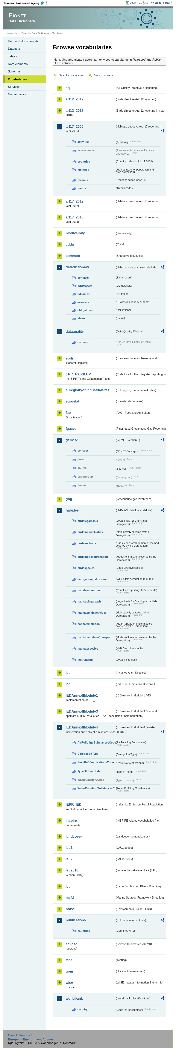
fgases (71, 428)
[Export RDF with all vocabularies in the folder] (162, 131)
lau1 (69, 848)
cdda (70, 244)
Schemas (14, 71)
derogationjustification (92, 579)
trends (81, 188)
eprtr (69, 358)
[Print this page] (141, 3)
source (81, 468)
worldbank (74, 998)
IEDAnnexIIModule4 (82, 727)
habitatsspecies (87, 648)
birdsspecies (85, 568)
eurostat (72, 401)
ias (68, 673)
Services (14, 86)
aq (68, 88)
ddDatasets (84, 285)
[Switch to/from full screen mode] (146, 3)
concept (82, 450)
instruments (85, 659)
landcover (74, 836)
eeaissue (83, 302)
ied (68, 684)
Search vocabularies (71, 75)
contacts (83, 277)
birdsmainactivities (90, 532)
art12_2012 (74, 99)
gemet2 (72, 440)
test (69, 960)
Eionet (25, 33)
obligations (85, 310)
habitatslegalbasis (89, 601)
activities (83, 141)
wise (69, 982)
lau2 (69, 859)
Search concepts (103, 75)
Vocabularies (17, 79)
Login (133, 3)
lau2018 (72, 870)
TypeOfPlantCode (88, 771)
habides (72, 510)
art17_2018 (74, 217)
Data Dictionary (40, 33)
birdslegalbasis (87, 520)
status (81, 318)
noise (70, 909)
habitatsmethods (88, 623)
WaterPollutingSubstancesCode (96, 788)
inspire (71, 820)
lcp (68, 886)
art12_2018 (74, 110)
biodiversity (75, 233)
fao (68, 413)
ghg (69, 499)
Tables (12, 56)
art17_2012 (74, 201)
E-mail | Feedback (20, 1035)
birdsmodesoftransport (92, 556)
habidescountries (88, 590)
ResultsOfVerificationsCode (95, 762)
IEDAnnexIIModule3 (82, 711)
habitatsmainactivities (91, 612)
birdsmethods (86, 543)
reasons (82, 180)
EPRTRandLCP (78, 374)
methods (83, 169)
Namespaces (17, 94)
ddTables (83, 294)
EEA (26, 3)
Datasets (14, 48)
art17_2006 (74, 126)
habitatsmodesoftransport (94, 637)
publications (76, 920)
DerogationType (87, 753)
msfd (70, 897)
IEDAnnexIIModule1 (82, 695)
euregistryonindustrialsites (87, 390)
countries (83, 161)
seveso (71, 944)
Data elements (18, 64)
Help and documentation (24, 41)
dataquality (75, 331)
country (82, 1009)
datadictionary (77, 267)
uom (69, 971)
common (73, 256)
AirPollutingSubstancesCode (96, 742)
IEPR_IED (74, 804)
